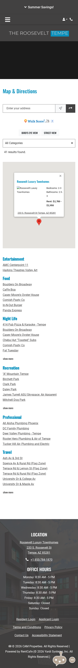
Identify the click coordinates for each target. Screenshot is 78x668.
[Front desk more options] (72, 660)
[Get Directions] (70, 108)
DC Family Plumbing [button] (16, 428)
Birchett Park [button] (11, 379)
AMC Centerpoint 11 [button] (15, 265)
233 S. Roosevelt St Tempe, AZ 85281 (37, 212)
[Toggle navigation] (7, 19)
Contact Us (21, 635)
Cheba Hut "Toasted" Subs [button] (19, 340)
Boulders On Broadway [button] (17, 284)
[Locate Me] (60, 108)
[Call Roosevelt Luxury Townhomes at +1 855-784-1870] (71, 19)
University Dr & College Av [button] (19, 479)
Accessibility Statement (47, 635)
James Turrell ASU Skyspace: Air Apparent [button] (30, 394)
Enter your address (18, 108)
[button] (39, 7)
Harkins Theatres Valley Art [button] (20, 270)
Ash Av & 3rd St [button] (12, 458)
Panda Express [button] (12, 310)
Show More (8, 358)
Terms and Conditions (27, 627)
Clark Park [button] (9, 384)
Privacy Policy (53, 627)
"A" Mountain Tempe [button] (15, 374)
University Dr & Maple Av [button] (18, 484)
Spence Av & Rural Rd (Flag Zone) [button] (24, 463)
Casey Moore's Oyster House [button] (21, 295)
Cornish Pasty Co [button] (14, 300)
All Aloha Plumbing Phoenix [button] (20, 423)
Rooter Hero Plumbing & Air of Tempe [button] (26, 438)
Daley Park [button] (10, 389)
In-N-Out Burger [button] (12, 305)
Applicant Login (49, 619)
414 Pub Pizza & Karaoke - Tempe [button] (24, 324)
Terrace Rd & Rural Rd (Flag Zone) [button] (24, 473)
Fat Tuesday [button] (11, 350)
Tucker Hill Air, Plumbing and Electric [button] (26, 444)
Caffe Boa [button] (9, 289)
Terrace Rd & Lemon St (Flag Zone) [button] (25, 468)
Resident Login (25, 619)
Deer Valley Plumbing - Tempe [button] (22, 433)
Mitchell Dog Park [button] (14, 400)
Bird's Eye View (31, 133)
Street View (51, 133)
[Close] (60, 176)
